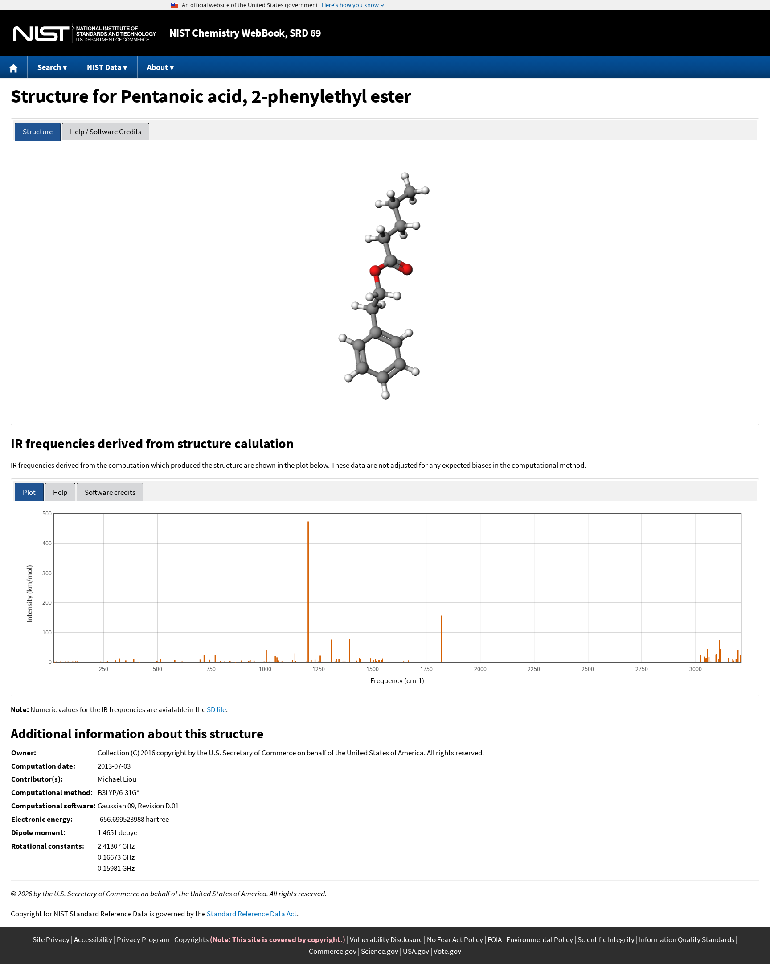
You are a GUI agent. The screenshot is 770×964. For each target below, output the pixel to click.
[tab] (38, 132)
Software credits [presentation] (110, 492)
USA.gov (416, 951)
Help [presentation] (60, 492)
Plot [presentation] (29, 492)
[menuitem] (14, 67)
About (157, 67)
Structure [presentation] (38, 131)
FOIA (494, 939)
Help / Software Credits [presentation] (105, 131)
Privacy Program (143, 939)
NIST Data (104, 67)
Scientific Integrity (606, 939)
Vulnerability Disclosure (386, 939)
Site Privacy (51, 939)
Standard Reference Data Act (252, 914)
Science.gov (379, 951)
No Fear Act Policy (455, 939)
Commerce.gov (332, 951)
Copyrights (191, 939)
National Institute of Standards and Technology (84, 33)
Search (49, 67)
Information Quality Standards (686, 939)
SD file (216, 709)
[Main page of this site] (14, 67)
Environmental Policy (539, 939)
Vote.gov (447, 951)
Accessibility (93, 939)
